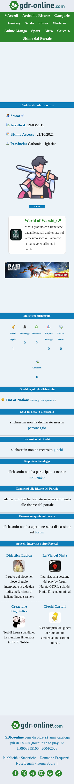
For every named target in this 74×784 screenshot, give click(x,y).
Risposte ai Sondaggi (37, 461)
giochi (58, 450)
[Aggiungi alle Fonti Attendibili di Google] (51, 775)
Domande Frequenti (54, 758)
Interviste (33, 543)
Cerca (63, 31)
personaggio (37, 428)
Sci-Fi (29, 23)
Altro (48, 31)
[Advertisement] (37, 72)
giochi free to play (45, 743)
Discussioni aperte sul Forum (37, 516)
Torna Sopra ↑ (47, 763)
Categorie (62, 15)
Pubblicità (10, 758)
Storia (43, 23)
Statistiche (28, 758)
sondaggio (37, 477)
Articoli (20, 543)
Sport (35, 31)
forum (39, 532)
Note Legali (25, 763)
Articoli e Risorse (36, 15)
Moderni (59, 23)
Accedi (11, 15)
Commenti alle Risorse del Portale (37, 488)
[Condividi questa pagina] (58, 775)
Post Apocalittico (48, 400)
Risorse (52, 543)
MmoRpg (35, 400)
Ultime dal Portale (37, 38)
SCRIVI (37, 207)
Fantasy (14, 23)
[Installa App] (42, 775)
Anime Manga (15, 31)
